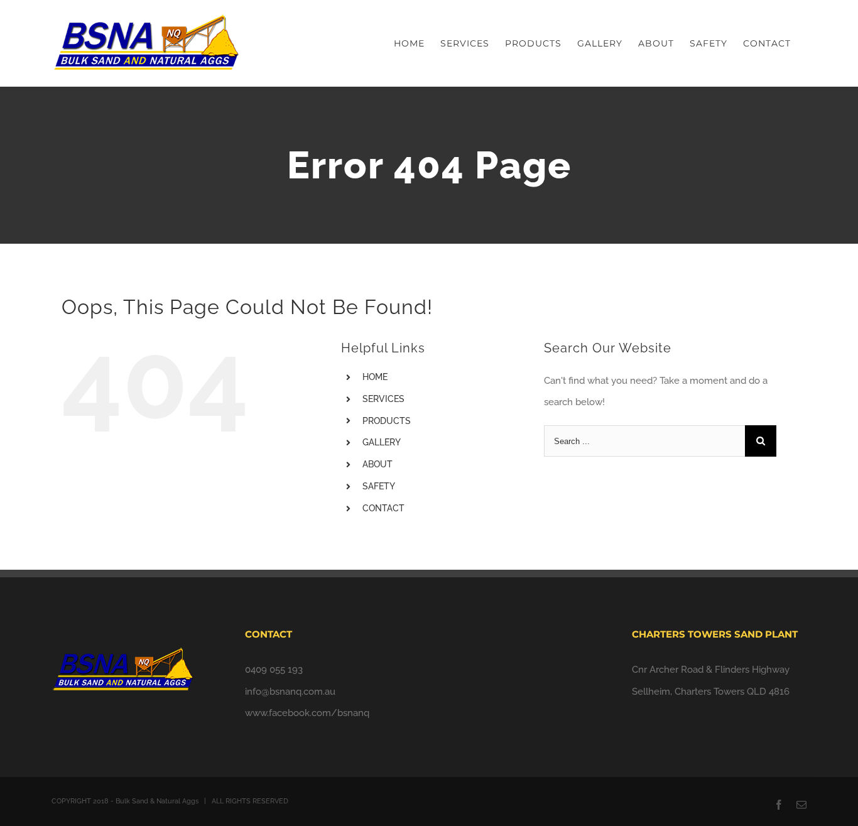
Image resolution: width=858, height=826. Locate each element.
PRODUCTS (386, 421)
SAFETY (378, 486)
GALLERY (381, 442)
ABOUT (377, 464)
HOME (375, 377)
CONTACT (383, 508)
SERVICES (383, 399)
